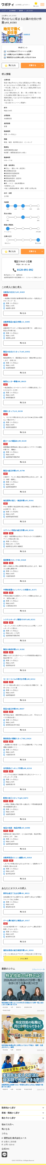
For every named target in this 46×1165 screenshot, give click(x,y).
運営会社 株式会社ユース (15, 1138)
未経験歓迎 (26, 34)
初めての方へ (8, 1124)
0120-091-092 (25, 269)
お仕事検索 (12, 10)
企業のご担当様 (10, 1142)
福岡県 (21, 10)
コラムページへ (37, 969)
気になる (12, 65)
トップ (4, 10)
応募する (32, 65)
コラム (5, 1133)
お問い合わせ (9, 1144)
